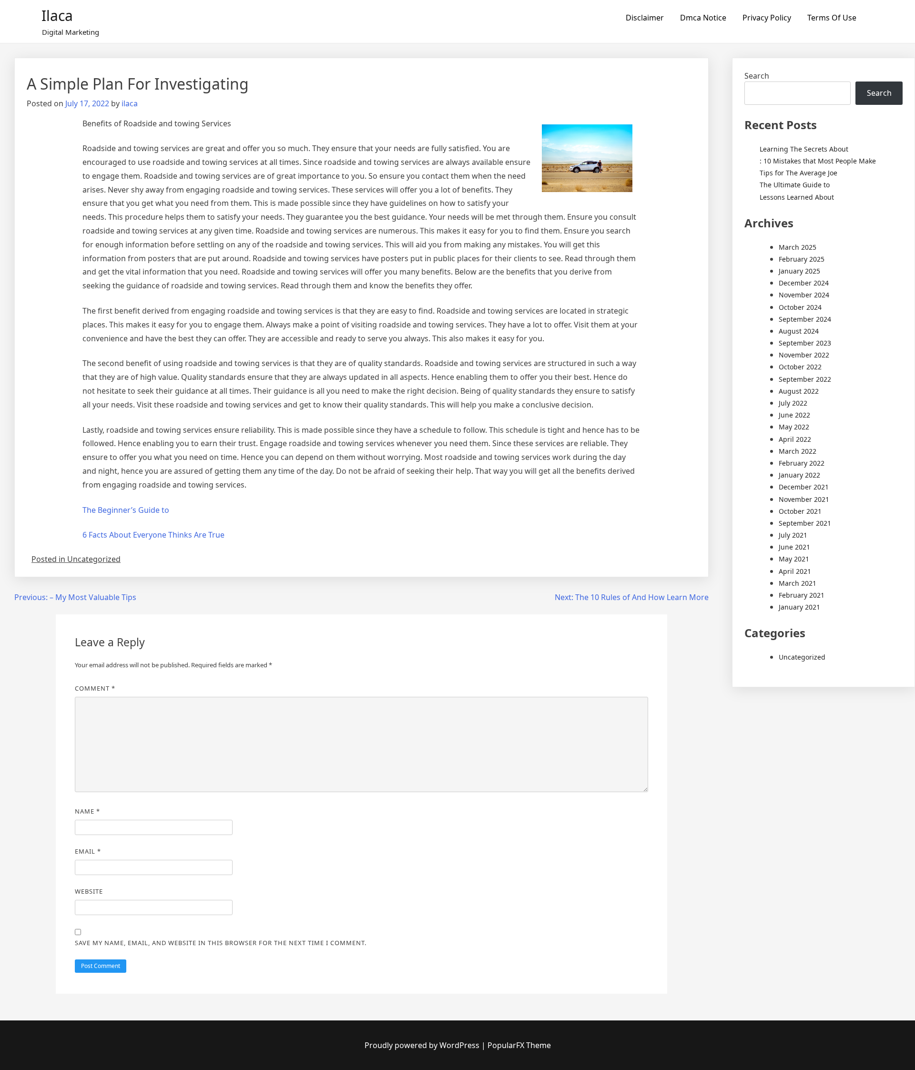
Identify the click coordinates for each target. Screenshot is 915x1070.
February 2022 (801, 463)
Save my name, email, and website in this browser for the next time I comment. (220, 942)
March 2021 (797, 583)
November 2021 (804, 499)
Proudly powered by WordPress (423, 1045)
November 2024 (804, 294)
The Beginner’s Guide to (125, 510)
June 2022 (794, 414)
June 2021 (794, 546)
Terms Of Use (831, 17)
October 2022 (800, 366)
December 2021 (804, 486)
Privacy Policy (766, 17)
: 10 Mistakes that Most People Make (818, 160)
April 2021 (795, 571)
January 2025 (799, 270)
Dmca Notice (703, 17)
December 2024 (804, 282)
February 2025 (801, 259)
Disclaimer (645, 17)
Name (87, 811)
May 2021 (794, 558)
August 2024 (799, 331)
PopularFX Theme (519, 1045)
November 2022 (804, 354)
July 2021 (793, 535)
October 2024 (800, 307)
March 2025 (797, 247)
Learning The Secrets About (804, 148)
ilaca (130, 103)
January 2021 (799, 606)
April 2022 (795, 439)
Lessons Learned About (797, 197)
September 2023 (805, 342)
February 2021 (801, 595)
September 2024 (805, 319)
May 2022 (794, 426)
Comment (95, 688)
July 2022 (793, 403)
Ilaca (57, 15)
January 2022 (799, 474)
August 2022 (799, 391)
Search (756, 76)
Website (89, 891)
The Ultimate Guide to (795, 184)
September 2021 (805, 523)
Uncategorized (802, 657)
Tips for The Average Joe (798, 172)
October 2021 (800, 511)
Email (88, 851)
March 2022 (797, 451)
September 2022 (805, 379)
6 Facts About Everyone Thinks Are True (153, 535)
